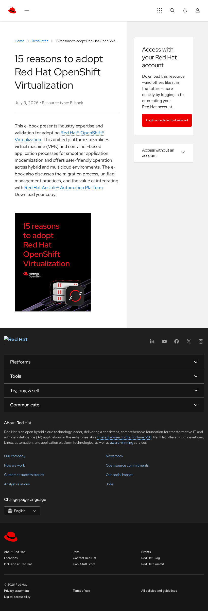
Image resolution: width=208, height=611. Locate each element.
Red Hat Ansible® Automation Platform (63, 187)
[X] (189, 343)
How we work (14, 465)
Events (146, 552)
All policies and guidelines (159, 591)
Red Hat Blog (150, 558)
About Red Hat (14, 552)
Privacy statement (16, 591)
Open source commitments (127, 465)
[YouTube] (164, 343)
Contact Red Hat (84, 558)
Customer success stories (24, 474)
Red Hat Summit (152, 564)
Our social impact (119, 474)
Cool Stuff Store (84, 564)
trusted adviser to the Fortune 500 (124, 437)
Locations (11, 558)
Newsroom (114, 456)
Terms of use (81, 591)
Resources (40, 41)
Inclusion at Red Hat (18, 564)
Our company (14, 456)
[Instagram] (201, 343)
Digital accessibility (17, 597)
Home (20, 41)
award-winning (121, 442)
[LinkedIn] (152, 343)
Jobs (109, 484)
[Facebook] (177, 343)
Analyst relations (17, 484)
